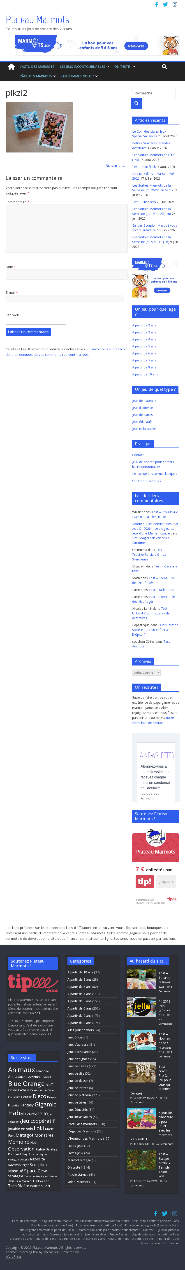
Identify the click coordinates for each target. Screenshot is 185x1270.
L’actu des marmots (37, 66)
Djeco (39, 1096)
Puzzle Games (77, 1174)
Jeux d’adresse (142, 407)
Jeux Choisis (76, 1037)
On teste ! (122, 66)
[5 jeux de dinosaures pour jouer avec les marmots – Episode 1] (143, 1110)
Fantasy (27, 1105)
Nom (11, 266)
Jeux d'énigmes (78, 1059)
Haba (16, 1112)
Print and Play (18, 1154)
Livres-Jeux (75, 1145)
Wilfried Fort (40, 1185)
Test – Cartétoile (144, 166)
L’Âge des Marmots (36, 76)
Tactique (29, 1176)
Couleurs (14, 1097)
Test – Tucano (164, 975)
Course (26, 1096)
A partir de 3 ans (144, 332)
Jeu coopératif (38, 1120)
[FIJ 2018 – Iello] (143, 999)
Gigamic (45, 1104)
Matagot (25, 1135)
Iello (43, 1113)
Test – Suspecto (144, 202)
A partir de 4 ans (144, 339)
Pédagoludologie (18, 1159)
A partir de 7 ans (144, 360)
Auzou (22, 1077)
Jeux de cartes (142, 414)
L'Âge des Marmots (81, 1131)
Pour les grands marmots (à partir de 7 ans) (46, 1230)
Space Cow (35, 1170)
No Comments (164, 1144)
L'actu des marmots (82, 1124)
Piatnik (40, 1149)
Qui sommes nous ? (77, 76)
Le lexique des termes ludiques (154, 473)
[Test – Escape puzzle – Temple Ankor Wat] (143, 1152)
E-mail (12, 292)
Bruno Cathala (18, 1090)
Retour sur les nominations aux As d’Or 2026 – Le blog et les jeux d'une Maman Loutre (155, 528)
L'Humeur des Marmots (84, 1138)
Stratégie (15, 1176)
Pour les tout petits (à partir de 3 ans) (155, 1221)
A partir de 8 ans (144, 367)
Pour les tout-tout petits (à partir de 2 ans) (102, 1221)
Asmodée (42, 1071)
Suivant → (115, 165)
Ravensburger (18, 1165)
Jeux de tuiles (77, 1102)
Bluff (49, 1084)
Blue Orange (26, 1083)
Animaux (21, 1069)
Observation (21, 1149)
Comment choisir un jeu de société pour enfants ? (108, 1230)
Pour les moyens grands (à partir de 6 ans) (152, 1225)
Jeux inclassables (144, 428)
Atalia (12, 1076)
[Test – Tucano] (143, 971)
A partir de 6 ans (144, 353)
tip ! (37, 1013)
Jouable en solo (20, 1128)
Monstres (44, 1135)
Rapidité (37, 1159)
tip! (144, 881)
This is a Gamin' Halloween (28, 1181)
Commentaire (17, 201)
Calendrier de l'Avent (43, 1090)
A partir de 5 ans (144, 346)
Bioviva (46, 1077)
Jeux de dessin (77, 1080)
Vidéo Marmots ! (79, 1182)
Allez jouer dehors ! (81, 1030)
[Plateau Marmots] (11, 67)
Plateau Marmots (37, 19)
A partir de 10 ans (145, 374)
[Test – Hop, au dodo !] (143, 1032)
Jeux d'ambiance (79, 1052)
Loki (39, 1128)
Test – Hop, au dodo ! (164, 1038)
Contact (138, 455)
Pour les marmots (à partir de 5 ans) (99, 1225)
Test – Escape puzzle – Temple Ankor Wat (165, 1165)
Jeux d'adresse (77, 1044)
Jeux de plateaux (144, 400)
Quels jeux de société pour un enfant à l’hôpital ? (155, 630)
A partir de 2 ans (144, 325)
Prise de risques (37, 1154)
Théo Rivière (18, 1185)
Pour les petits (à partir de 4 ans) (52, 1225)
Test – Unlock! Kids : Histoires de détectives (151, 613)
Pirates (51, 1149)
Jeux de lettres (77, 1088)
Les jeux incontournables (82, 66)
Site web (12, 315)
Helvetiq (31, 1114)
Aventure (34, 1077)
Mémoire (18, 1141)
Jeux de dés (75, 1073)
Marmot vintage (79, 1160)
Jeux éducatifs (142, 421)
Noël (33, 1142)
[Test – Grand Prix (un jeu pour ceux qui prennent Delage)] (143, 1064)
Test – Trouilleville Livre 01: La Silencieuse (149, 554)
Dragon (52, 1097)
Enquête (14, 1105)
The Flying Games (46, 1176)
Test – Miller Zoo (161, 590)
